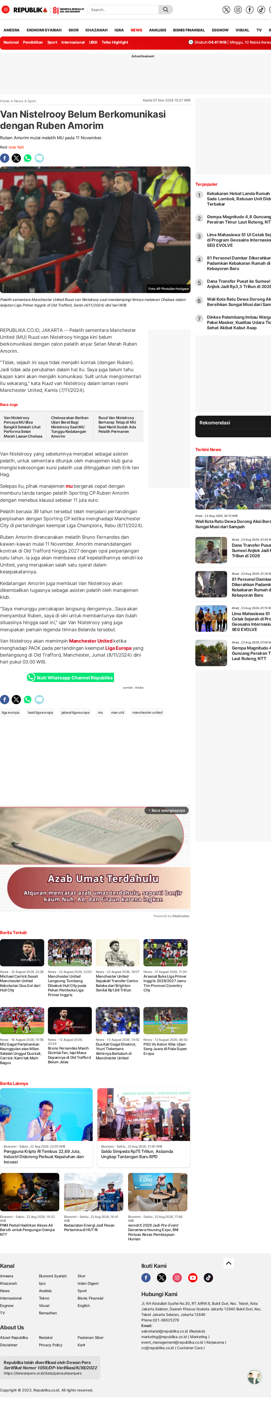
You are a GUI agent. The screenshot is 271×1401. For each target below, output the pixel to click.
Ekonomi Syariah (44, 30)
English (84, 1305)
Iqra (42, 1283)
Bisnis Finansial (189, 30)
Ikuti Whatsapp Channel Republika (74, 677)
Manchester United (90, 641)
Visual (44, 1305)
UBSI (93, 42)
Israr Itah (16, 147)
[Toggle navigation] (5, 9)
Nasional (11, 42)
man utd (117, 712)
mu (69, 486)
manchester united (147, 712)
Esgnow (7, 1305)
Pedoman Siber (90, 1337)
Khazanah (8, 1283)
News (18, 101)
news (136, 30)
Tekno (44, 1298)
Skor (81, 1276)
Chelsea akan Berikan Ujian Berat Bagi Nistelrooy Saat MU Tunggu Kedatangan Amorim (70, 426)
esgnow (220, 30)
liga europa (10, 712)
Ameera (6, 1276)
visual (242, 30)
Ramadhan (48, 1313)
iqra (119, 30)
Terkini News (208, 449)
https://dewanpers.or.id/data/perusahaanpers (43, 1373)
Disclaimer (8, 1345)
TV (259, 30)
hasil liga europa (40, 712)
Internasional (73, 42)
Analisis (45, 1290)
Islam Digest (88, 1283)
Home (5, 101)
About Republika (14, 1337)
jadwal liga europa (75, 712)
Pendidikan (33, 42)
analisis (157, 30)
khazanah (96, 30)
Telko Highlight (115, 42)
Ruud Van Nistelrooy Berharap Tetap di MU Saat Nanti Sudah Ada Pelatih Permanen (117, 424)
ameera (11, 30)
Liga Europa (118, 648)
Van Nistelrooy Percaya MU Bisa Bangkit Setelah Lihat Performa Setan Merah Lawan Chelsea (23, 426)
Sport (52, 42)
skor (73, 30)
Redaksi (46, 1337)
